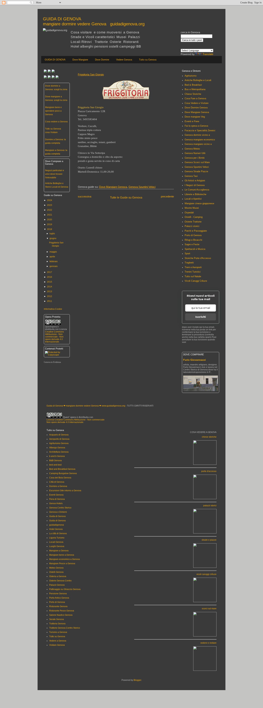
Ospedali (189, 212)
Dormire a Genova (58, 486)
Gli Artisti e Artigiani (195, 180)
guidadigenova (56, 525)
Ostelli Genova (56, 572)
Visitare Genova (57, 645)
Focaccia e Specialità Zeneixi (200, 130)
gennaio (54, 266)
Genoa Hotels (56, 503)
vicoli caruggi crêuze (206, 574)
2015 (49, 282)
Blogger (137, 680)
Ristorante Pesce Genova (61, 610)
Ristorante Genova (58, 606)
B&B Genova (55, 460)
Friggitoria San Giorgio (91, 74)
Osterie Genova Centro (60, 580)
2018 (49, 229)
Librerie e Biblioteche (195, 194)
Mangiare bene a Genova (61, 555)
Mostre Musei (192, 208)
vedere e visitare (208, 643)
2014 (49, 286)
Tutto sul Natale (193, 276)
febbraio (54, 261)
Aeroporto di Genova (59, 439)
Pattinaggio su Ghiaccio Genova (65, 589)
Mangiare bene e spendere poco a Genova (53, 111)
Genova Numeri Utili (195, 153)
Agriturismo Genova (59, 443)
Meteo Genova (56, 568)
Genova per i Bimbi (194, 157)
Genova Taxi (191, 176)
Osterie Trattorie (193, 221)
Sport (187, 253)
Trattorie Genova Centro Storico (64, 628)
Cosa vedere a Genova (56, 121)
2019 (49, 224)
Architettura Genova (59, 452)
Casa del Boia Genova (60, 477)
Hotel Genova (56, 529)
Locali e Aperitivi (193, 198)
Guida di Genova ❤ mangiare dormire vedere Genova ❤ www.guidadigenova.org (86, 406)
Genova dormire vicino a (197, 135)
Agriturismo (190, 75)
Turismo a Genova (58, 632)
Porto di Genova (193, 235)
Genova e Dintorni (58, 512)
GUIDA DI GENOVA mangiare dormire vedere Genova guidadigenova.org (94, 21)
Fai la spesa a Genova (196, 125)
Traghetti (189, 262)
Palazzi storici (192, 226)
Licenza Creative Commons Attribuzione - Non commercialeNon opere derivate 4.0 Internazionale (75, 420)
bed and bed (55, 465)
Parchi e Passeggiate (196, 230)
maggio (53, 252)
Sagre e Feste (192, 244)
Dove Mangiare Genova (113, 186)
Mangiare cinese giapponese (199, 203)
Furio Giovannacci (194, 359)
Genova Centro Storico (60, 507)
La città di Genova (58, 533)
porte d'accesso (208, 471)
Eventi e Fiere (192, 121)
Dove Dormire (102, 59)
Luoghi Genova (56, 546)
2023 (49, 205)
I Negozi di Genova (194, 185)
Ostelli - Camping (194, 217)
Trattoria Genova (57, 623)
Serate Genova (56, 619)
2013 (49, 291)
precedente (167, 196)
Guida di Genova (57, 516)
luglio (52, 233)
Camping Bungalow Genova (63, 473)
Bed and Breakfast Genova (62, 469)
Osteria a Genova (57, 576)
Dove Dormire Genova (196, 107)
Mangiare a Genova (59, 550)
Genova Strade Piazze (196, 171)
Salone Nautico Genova (60, 615)
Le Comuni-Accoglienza (197, 189)
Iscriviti (200, 317)
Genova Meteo (192, 148)
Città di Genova (56, 482)
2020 (49, 219)
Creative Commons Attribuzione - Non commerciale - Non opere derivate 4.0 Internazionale (54, 336)
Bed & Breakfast (193, 85)
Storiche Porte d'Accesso (198, 258)
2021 (49, 215)
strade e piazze (209, 540)
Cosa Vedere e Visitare (196, 103)
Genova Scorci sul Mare (197, 162)
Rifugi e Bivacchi (193, 240)
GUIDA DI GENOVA (55, 59)
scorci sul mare (209, 608)
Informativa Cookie (53, 309)
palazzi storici (209, 505)
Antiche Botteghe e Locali (198, 80)
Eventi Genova (56, 495)
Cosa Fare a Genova (195, 98)
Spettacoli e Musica (195, 249)
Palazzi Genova (57, 585)
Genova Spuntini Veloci (141, 186)
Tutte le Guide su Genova (126, 197)
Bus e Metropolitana (195, 89)
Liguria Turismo (56, 537)
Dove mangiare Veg (195, 116)
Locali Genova (56, 542)
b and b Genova (57, 456)
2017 (49, 272)
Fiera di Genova (57, 499)
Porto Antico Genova (59, 598)
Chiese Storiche (193, 94)
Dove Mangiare (80, 59)
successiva (84, 196)
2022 (49, 210)
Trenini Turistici (193, 271)
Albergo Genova (57, 447)
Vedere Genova (124, 59)
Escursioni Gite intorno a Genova (65, 490)
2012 (49, 296)
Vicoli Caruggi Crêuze (196, 281)
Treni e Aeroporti (193, 267)
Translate (208, 54)
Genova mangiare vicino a (198, 144)
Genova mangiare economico (200, 139)
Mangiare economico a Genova (64, 559)
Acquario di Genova (59, 434)
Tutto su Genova (147, 59)
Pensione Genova (58, 593)
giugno (53, 238)
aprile (52, 256)
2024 (49, 200)
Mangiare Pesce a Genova (62, 563)
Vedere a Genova (57, 641)
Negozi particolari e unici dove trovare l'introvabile (54, 174)
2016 (49, 277)
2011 (49, 301)
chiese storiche (209, 437)
